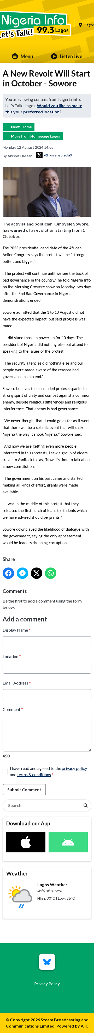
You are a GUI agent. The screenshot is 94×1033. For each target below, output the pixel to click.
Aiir (84, 1025)
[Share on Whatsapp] (50, 573)
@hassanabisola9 (58, 155)
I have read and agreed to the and (48, 771)
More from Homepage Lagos (35, 136)
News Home (21, 127)
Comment (13, 709)
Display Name (17, 629)
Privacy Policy (47, 983)
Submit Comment (24, 789)
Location (12, 656)
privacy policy (74, 768)
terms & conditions (34, 774)
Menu (27, 56)
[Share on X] (36, 573)
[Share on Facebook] (8, 573)
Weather (17, 873)
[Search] (86, 805)
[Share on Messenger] (22, 573)
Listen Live (71, 56)
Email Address (17, 682)
